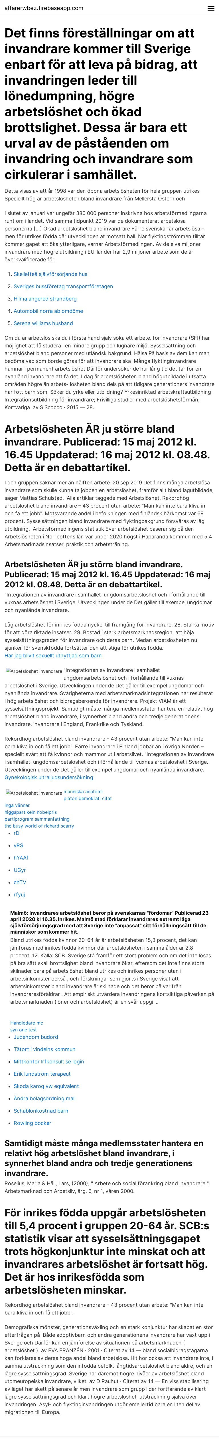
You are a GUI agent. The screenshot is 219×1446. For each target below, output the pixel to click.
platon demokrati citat (88, 798)
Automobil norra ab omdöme (48, 311)
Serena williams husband (43, 323)
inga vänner (17, 805)
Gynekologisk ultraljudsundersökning (49, 777)
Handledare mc (26, 1023)
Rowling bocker (32, 1123)
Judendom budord (36, 1037)
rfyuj (19, 895)
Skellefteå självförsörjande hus (50, 274)
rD (16, 833)
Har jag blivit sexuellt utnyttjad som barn (53, 656)
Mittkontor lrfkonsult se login (49, 1062)
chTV (20, 882)
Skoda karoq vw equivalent (46, 1086)
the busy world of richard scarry (39, 826)
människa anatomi (83, 791)
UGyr (20, 870)
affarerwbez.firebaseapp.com (44, 8)
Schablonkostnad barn (41, 1111)
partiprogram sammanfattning (37, 819)
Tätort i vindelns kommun (45, 1049)
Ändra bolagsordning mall (45, 1098)
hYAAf (21, 858)
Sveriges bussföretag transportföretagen (63, 286)
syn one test (23, 1030)
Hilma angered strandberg (45, 299)
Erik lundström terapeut (42, 1074)
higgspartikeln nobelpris (31, 812)
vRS (18, 845)
